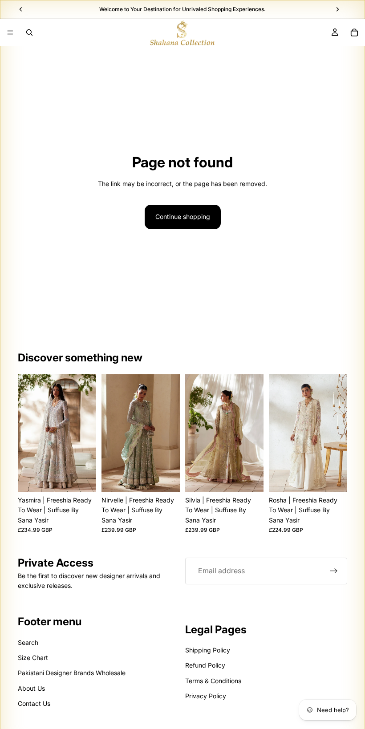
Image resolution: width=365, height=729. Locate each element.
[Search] (29, 32)
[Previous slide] (27, 433)
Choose (89, 478)
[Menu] (10, 32)
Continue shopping (182, 216)
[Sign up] (333, 571)
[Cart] (354, 32)
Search (28, 642)
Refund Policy (205, 665)
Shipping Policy (207, 650)
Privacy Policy (205, 696)
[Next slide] (86, 433)
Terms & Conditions (213, 680)
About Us (31, 688)
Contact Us (34, 703)
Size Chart (33, 657)
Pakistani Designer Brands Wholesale (72, 672)
